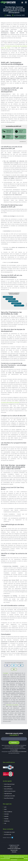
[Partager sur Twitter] (14, 665)
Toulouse (6, 818)
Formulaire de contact (9, 832)
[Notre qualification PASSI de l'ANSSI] (8, 767)
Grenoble (6, 814)
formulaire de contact (12, 704)
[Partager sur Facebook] (7, 665)
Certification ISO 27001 (9, 795)
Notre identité (7, 786)
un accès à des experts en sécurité (10, 402)
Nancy (9, 15)
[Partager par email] (14, 669)
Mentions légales (14, 847)
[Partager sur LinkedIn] (21, 665)
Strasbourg (6, 821)
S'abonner (14, 742)
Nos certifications (8, 788)
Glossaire (14, 852)
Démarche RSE (14, 850)
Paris (5, 809)
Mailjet (16, 750)
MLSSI (22, 746)
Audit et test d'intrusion (9, 791)
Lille (5, 823)
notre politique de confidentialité (19, 751)
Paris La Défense (8, 811)
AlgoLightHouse (8, 793)
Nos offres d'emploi (8, 798)
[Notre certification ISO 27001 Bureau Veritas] (8, 774)
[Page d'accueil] (8, 2)
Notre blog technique (9, 784)
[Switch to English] (22, 2)
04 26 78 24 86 (7, 834)
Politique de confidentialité (14, 848)
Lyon (5, 807)
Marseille (6, 816)
